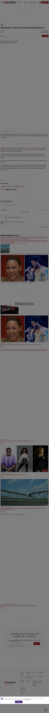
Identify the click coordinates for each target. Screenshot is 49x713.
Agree (19, 701)
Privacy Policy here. (27, 699)
